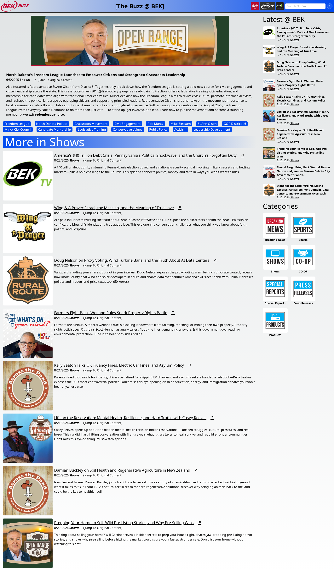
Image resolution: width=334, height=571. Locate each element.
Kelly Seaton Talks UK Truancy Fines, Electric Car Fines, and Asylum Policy (119, 365)
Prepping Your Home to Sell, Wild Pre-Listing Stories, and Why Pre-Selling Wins (124, 522)
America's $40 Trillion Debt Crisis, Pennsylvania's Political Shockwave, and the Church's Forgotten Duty (145, 155)
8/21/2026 (283, 74)
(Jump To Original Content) (55, 80)
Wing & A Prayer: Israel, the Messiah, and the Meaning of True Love (114, 207)
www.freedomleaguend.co (43, 114)
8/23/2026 (283, 40)
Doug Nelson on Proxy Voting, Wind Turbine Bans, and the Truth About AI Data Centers (131, 260)
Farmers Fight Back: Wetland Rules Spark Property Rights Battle (110, 312)
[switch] (329, 6)
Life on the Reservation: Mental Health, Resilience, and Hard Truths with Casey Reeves (130, 417)
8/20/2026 (283, 142)
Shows (25, 80)
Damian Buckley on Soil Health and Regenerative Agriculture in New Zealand (122, 470)
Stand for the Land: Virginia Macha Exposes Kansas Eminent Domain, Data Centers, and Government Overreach (303, 189)
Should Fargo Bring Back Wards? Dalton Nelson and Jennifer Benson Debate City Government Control (303, 171)
